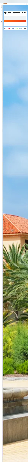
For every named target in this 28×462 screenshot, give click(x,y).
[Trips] (1, 18)
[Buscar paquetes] (1, 10)
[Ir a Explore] (1, 12)
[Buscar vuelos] (1, 6)
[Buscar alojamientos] (1, 7)
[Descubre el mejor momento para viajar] (1, 16)
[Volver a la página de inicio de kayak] (5, 3)
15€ (5, 12)
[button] (1, 4)
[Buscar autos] (1, 9)
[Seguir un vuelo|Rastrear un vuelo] (1, 14)
